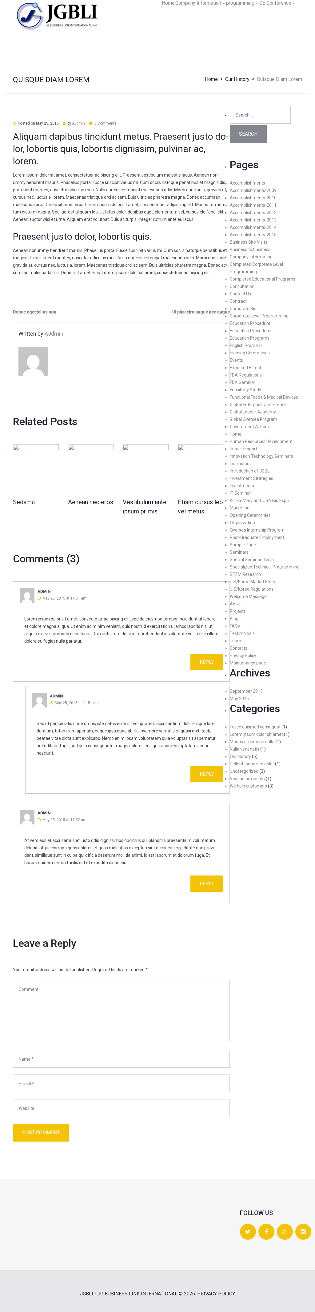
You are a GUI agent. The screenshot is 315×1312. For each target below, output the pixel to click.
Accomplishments (247, 183)
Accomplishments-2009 (253, 190)
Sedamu (24, 502)
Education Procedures (251, 330)
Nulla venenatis (244, 749)
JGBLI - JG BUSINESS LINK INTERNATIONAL (128, 1294)
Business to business (250, 249)
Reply (207, 662)
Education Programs (249, 338)
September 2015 (246, 691)
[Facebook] (266, 1232)
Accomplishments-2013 (253, 219)
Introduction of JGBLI (250, 471)
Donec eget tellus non (34, 311)
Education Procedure (250, 323)
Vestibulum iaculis (247, 778)
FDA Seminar (242, 382)
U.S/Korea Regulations (251, 589)
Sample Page (243, 544)
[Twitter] (248, 1232)
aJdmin (78, 123)
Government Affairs (249, 426)
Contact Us (240, 293)
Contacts (238, 648)
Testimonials (242, 633)
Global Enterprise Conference (258, 404)
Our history (237, 79)
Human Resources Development (261, 441)
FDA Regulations (246, 375)
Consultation (242, 286)
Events (236, 360)
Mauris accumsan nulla (252, 741)
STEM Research (245, 574)
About (236, 603)
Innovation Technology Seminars (261, 456)
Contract (238, 301)
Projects (238, 611)
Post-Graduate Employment (257, 537)
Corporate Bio (243, 308)
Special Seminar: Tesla (252, 559)
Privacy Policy (243, 655)
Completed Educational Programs (262, 279)
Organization (242, 522)
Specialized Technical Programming (265, 566)
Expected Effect (245, 367)
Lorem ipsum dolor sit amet (256, 734)
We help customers (248, 786)
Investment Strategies (251, 478)
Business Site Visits (248, 242)
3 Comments (105, 123)
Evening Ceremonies (250, 352)
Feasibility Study (245, 389)
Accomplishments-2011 (253, 205)
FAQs (235, 626)
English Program (246, 345)
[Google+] (285, 1232)
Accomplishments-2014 (253, 227)
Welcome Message (248, 596)
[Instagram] (303, 1232)
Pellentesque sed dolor (252, 763)
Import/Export (243, 448)
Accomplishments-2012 (253, 212)
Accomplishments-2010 (253, 197)
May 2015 (239, 698)
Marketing (239, 507)
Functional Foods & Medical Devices (264, 397)
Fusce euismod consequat (255, 726)
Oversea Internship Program (257, 530)
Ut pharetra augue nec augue (201, 311)
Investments (242, 485)
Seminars (239, 552)
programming (240, 3)
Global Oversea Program (253, 419)
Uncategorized (244, 771)
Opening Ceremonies (250, 515)
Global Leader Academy (253, 411)
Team (235, 640)
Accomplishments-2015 (253, 234)
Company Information (198, 3)
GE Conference (275, 3)
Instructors (240, 463)
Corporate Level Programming (259, 315)
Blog (234, 618)
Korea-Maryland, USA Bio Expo (259, 500)
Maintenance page (248, 662)
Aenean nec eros (90, 502)
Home (168, 3)
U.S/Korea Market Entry (252, 581)
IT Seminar (240, 493)
